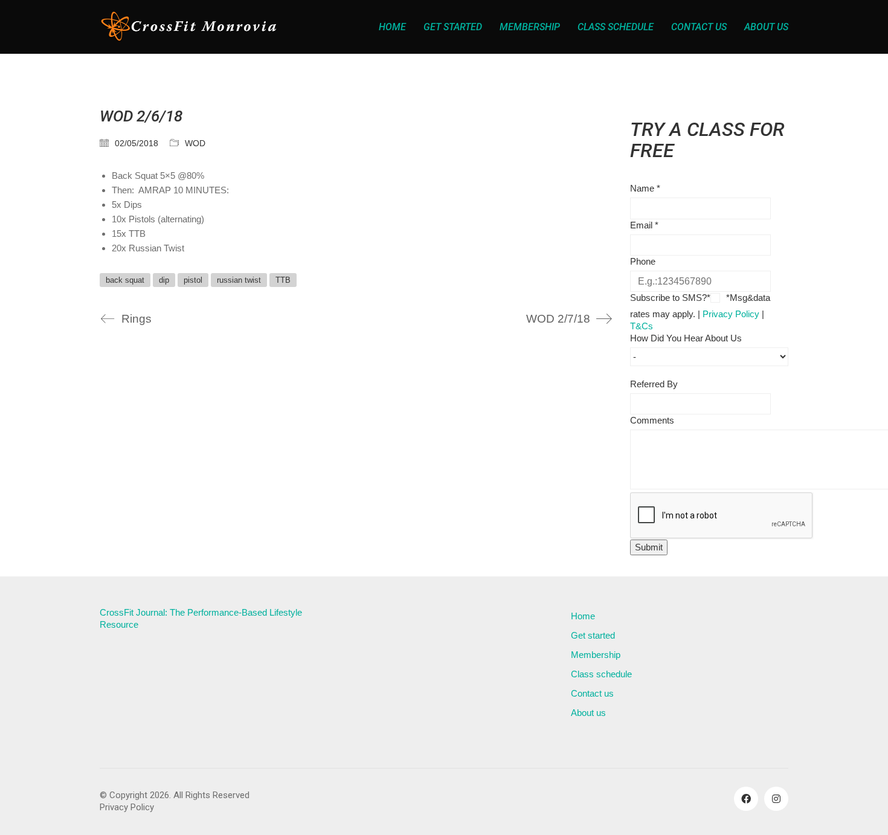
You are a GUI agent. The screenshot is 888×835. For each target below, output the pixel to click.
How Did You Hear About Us (686, 338)
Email (644, 225)
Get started (593, 635)
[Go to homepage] (190, 27)
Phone (642, 261)
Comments (652, 420)
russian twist (239, 280)
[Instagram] (776, 799)
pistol (193, 280)
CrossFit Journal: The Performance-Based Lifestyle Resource (201, 618)
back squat (125, 280)
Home (583, 616)
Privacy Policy (731, 314)
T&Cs (641, 326)
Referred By (654, 384)
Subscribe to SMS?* (670, 297)
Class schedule (601, 674)
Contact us (592, 693)
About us (588, 713)
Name (645, 188)
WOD (195, 143)
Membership (595, 655)
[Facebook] (746, 799)
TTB (283, 280)
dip (164, 280)
